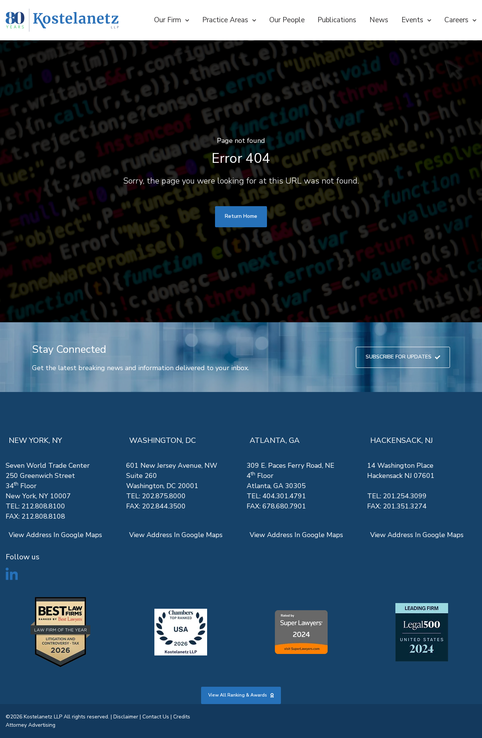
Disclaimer (125, 716)
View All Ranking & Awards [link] (237, 695)
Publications (336, 20)
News (378, 20)
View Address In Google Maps (55, 534)
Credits (181, 716)
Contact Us (155, 716)
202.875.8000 (164, 496)
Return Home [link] (241, 216)
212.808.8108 (43, 516)
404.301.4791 (284, 496)
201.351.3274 (405, 506)
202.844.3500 (164, 506)
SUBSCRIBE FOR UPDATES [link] (399, 356)
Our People (287, 20)
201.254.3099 (405, 496)
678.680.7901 (284, 506)
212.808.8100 (43, 506)
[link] (62, 20)
